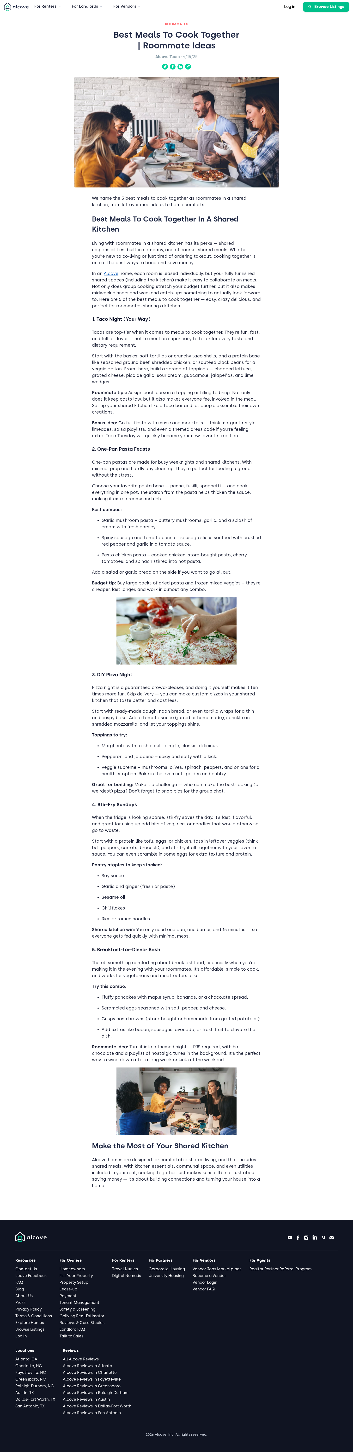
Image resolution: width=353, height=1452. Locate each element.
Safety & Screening (77, 1309)
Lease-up (68, 1289)
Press (20, 1302)
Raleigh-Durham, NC (34, 1386)
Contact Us (26, 1269)
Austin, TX (24, 1392)
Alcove (111, 273)
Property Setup (74, 1282)
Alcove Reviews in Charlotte (90, 1372)
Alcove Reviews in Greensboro (92, 1386)
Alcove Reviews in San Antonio (92, 1413)
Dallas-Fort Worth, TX (35, 1399)
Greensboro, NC (30, 1379)
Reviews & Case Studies (82, 1322)
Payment (68, 1296)
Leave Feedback (31, 1275)
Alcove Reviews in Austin (86, 1399)
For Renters (45, 6)
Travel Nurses (125, 1269)
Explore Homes (29, 1322)
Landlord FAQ (72, 1329)
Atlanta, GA (26, 1359)
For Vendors (124, 6)
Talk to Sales (71, 1336)
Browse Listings (29, 1329)
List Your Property (76, 1275)
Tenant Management (79, 1302)
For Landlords (85, 6)
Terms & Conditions (33, 1316)
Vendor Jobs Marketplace (217, 1269)
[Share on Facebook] (173, 67)
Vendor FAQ (204, 1289)
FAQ (19, 1282)
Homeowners (72, 1269)
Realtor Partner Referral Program (281, 1269)
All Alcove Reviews (81, 1359)
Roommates (176, 24)
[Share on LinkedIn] (180, 67)
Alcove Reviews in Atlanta (87, 1366)
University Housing (166, 1275)
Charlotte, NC (28, 1366)
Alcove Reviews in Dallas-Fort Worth (97, 1406)
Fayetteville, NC (30, 1372)
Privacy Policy (28, 1309)
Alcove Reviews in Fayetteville (92, 1379)
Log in (289, 6)
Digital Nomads (126, 1275)
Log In (21, 1336)
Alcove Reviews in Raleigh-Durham (95, 1392)
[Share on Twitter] (165, 67)
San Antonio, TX (30, 1406)
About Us (24, 1296)
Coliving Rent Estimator (82, 1316)
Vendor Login (205, 1282)
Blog (19, 1289)
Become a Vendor (209, 1275)
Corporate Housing (167, 1269)
